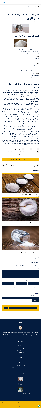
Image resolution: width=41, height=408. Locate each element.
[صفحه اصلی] (38, 6)
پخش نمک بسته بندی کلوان (17, 151)
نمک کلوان (36, 224)
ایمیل (26, 280)
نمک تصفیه (37, 73)
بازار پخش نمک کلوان (33, 151)
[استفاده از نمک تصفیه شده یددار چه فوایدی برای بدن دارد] (20, 389)
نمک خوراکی (37, 56)
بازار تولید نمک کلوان (26, 151)
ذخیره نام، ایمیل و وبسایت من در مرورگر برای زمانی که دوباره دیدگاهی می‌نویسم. (24, 287)
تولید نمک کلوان (27, 154)
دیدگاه (37, 268)
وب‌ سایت (12, 280)
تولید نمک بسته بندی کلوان (34, 154)
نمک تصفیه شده (36, 70)
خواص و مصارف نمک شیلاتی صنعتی (19, 365)
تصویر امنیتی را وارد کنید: (35, 295)
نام (38, 280)
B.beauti (34, 149)
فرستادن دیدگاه (35, 300)
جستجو (6, 307)
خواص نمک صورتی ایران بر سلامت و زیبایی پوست (20, 368)
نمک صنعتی (37, 63)
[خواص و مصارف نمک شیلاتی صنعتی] (20, 379)
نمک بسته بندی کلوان (18, 149)
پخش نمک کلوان (10, 151)
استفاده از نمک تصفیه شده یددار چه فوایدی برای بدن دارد (20, 367)
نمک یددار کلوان (35, 196)
